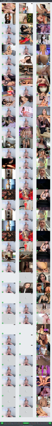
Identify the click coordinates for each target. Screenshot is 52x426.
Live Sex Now (26, 423)
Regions (24, 425)
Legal (31, 425)
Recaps (27, 425)
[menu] (2, 423)
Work (25, 425)
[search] (50, 423)
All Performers (29, 425)
